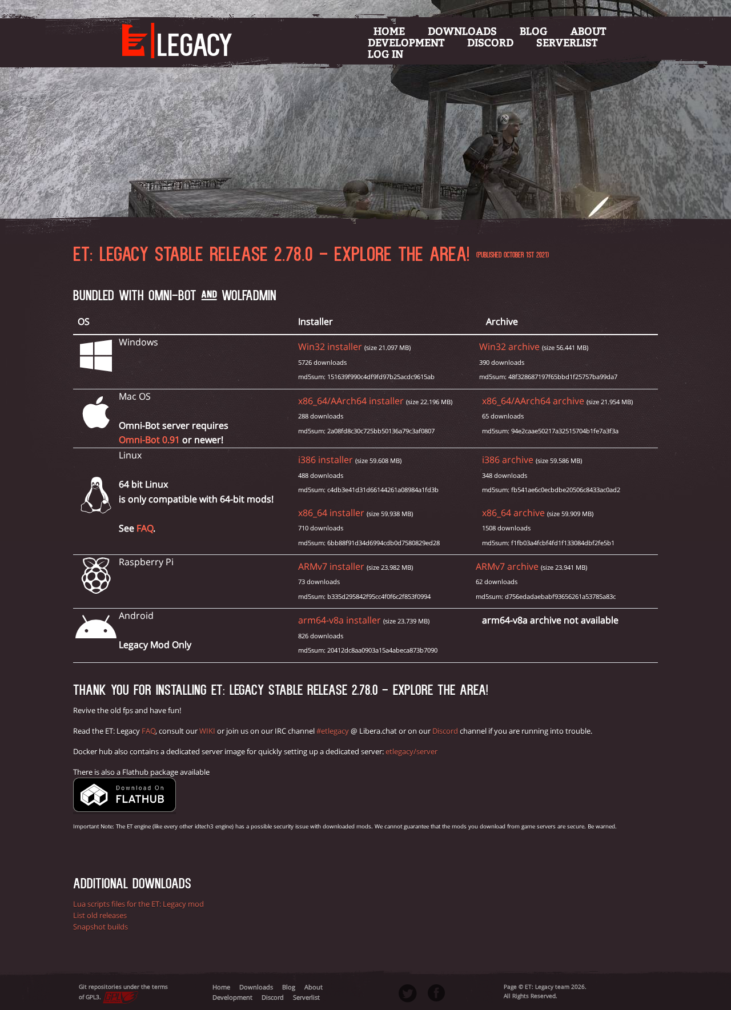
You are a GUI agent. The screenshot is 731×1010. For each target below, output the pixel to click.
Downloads (462, 31)
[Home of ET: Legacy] (171, 34)
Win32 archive (509, 346)
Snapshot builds (100, 927)
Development (406, 43)
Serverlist (566, 43)
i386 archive (507, 459)
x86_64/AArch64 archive (533, 401)
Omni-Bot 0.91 (149, 439)
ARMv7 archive (507, 566)
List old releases (100, 915)
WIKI (207, 731)
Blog (534, 31)
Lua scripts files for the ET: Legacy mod (138, 904)
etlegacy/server (411, 751)
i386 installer (325, 459)
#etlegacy (332, 731)
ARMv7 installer (331, 566)
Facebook (436, 992)
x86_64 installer (331, 512)
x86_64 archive (513, 512)
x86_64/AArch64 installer (351, 401)
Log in (385, 54)
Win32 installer (330, 346)
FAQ (144, 528)
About (588, 31)
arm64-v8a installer (339, 620)
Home (389, 31)
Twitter (408, 993)
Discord (490, 43)
